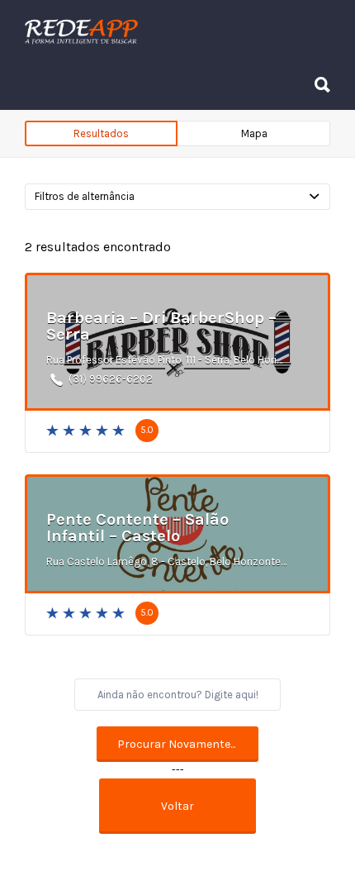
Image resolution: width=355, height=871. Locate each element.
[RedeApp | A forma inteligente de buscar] (173, 31)
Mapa (254, 133)
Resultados (101, 133)
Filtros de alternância (85, 196)
